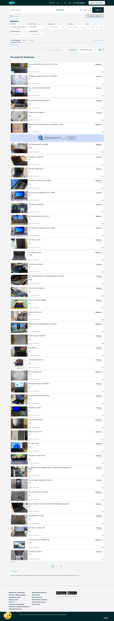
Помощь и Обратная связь (17, 595)
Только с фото (17, 16)
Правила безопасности (39, 592)
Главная (12, 49)
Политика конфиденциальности (19, 606)
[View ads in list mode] (100, 50)
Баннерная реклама (15, 609)
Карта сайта (36, 595)
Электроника (17, 49)
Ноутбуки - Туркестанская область (44, 49)
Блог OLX (12, 602)
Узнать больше (62, 614)
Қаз (58, 2)
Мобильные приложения (17, 592)
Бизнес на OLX (13, 599)
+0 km (85, 10)
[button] (70, 2)
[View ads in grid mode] (103, 50)
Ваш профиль (80, 3)
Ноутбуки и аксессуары (26, 49)
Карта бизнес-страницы (39, 599)
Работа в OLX (36, 604)
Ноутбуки (34, 49)
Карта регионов (37, 597)
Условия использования (16, 604)
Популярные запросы (39, 602)
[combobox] (33, 10)
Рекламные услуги (14, 597)
